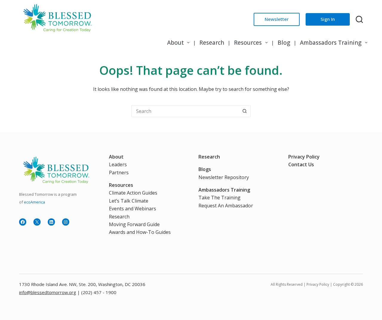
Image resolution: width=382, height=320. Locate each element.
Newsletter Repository (223, 177)
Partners (119, 172)
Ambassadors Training (330, 42)
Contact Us (301, 164)
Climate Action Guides (133, 192)
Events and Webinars (132, 208)
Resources (248, 42)
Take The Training (219, 197)
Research (211, 42)
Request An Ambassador (225, 205)
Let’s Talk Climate (128, 201)
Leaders (118, 164)
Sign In (328, 19)
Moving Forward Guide (134, 224)
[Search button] (245, 111)
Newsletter (277, 19)
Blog (284, 42)
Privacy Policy (304, 156)
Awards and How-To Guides (140, 232)
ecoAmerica (34, 202)
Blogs (204, 169)
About (175, 42)
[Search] (359, 19)
